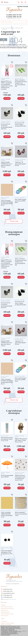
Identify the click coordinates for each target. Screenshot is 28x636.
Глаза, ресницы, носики (7, 613)
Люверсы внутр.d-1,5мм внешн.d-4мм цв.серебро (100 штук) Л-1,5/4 (20, 478)
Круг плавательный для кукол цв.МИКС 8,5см (20, 201)
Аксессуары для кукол (7, 606)
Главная (3, 605)
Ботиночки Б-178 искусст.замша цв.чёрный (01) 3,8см (20, 124)
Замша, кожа (4, 610)
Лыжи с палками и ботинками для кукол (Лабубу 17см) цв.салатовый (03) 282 (21, 83)
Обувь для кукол (5, 612)
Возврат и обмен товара (7, 623)
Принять (24, 630)
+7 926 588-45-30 (7, 595)
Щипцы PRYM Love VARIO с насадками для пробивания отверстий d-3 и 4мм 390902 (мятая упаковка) (6, 85)
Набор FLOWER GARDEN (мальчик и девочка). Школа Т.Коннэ (6, 165)
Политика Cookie (5, 634)
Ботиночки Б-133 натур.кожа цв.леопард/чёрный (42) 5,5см (6, 126)
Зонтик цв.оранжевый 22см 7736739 (7, 476)
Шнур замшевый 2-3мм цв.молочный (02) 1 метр (21, 514)
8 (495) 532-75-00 (14, 15)
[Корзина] (25, 2)
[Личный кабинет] (22, 2)
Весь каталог (4, 615)
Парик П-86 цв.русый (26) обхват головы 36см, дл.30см (21, 440)
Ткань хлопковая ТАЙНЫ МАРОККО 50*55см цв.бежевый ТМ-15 (6, 515)
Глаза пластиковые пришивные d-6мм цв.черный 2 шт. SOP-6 (7, 553)
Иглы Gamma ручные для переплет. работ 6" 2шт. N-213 (7, 439)
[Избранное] (18, 2)
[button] (14, 221)
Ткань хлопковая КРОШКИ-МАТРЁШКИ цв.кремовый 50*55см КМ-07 (7, 203)
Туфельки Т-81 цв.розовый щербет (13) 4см (20, 164)
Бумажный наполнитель (7, 608)
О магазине (4, 621)
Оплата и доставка (6, 624)
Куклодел (17, 9)
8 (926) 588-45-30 (13, 17)
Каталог (6, 2)
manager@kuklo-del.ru (8, 593)
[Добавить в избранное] (12, 61)
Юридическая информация (12, 583)
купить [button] (8, 98)
